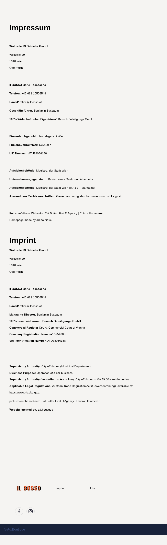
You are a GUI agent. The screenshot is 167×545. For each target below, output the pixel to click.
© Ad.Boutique (14, 529)
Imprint (60, 488)
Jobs (92, 488)
